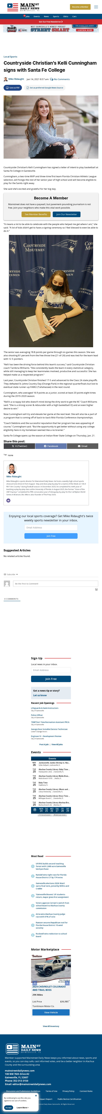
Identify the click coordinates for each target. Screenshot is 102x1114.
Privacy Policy (68, 1091)
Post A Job (44, 744)
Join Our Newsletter (66, 214)
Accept (9, 1107)
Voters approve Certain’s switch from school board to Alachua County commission (52, 905)
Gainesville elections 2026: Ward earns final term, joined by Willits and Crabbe (52, 886)
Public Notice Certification (69, 1099)
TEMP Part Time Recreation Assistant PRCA (50, 722)
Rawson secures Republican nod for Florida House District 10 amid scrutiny (52, 925)
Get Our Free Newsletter (50, 22)
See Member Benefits (36, 214)
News (46, 16)
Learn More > (23, 1107)
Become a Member (80, 7)
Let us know (40, 695)
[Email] (8, 501)
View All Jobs (57, 744)
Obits (65, 16)
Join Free (51, 536)
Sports (56, 16)
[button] (34, 983)
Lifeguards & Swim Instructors (44, 708)
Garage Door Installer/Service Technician (49, 729)
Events (37, 16)
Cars (74, 16)
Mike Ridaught (16, 78)
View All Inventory (51, 1026)
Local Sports (10, 56)
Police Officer (37, 715)
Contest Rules (86, 1091)
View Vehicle (51, 1012)
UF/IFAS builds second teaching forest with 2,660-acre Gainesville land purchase (51, 866)
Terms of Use (51, 1091)
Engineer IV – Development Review (46, 736)
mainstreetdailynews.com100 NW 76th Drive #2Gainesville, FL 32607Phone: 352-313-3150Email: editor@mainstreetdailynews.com (28, 1077)
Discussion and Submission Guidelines (23, 1091)
